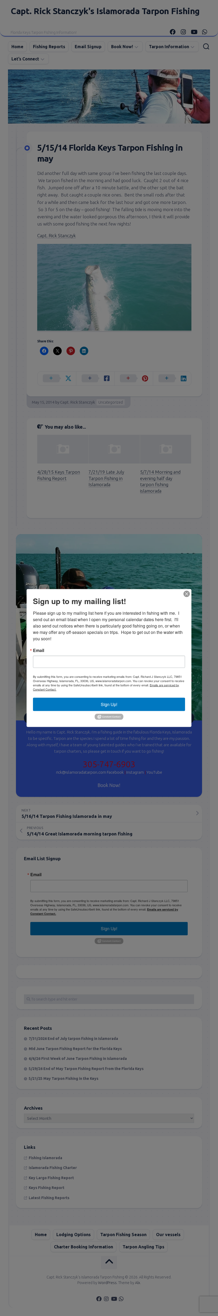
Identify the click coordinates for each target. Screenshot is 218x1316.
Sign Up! (109, 704)
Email (38, 650)
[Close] (186, 594)
